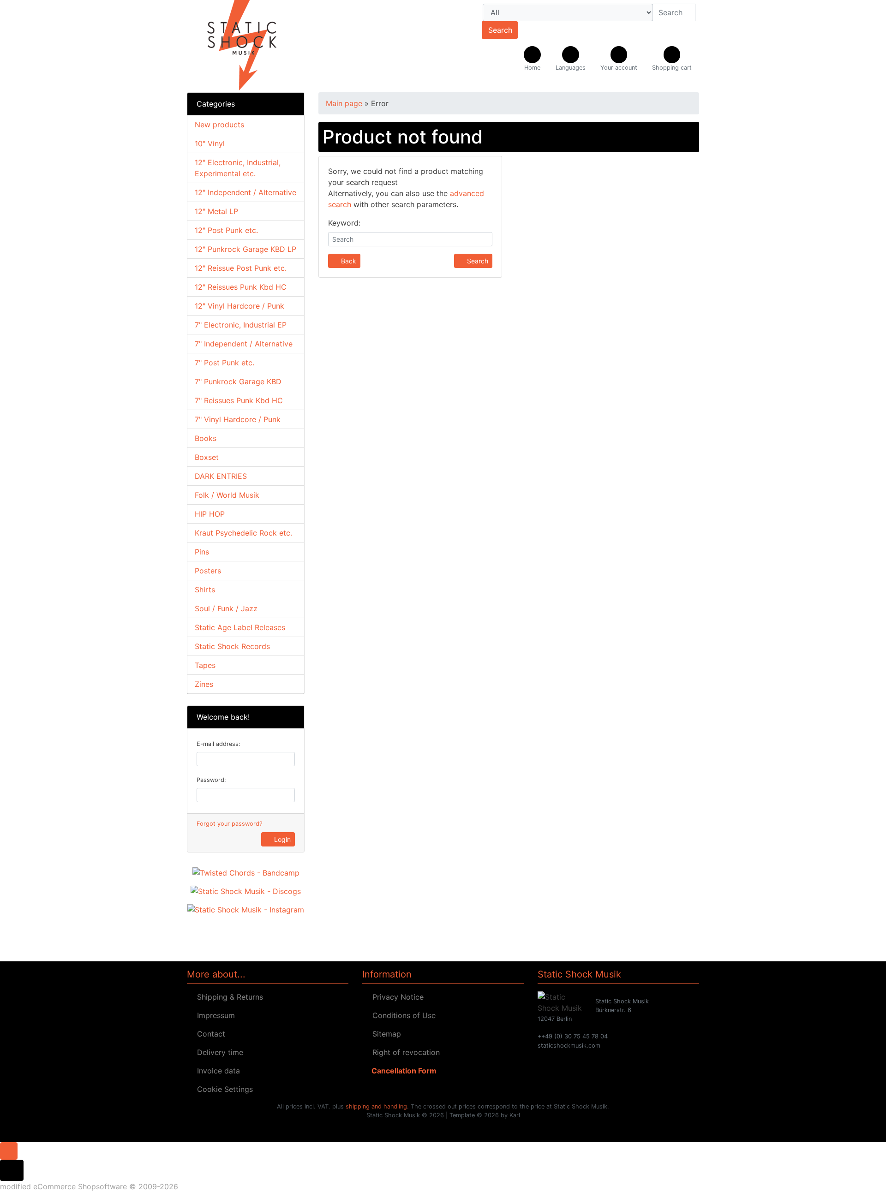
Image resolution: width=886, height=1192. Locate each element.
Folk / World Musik (227, 495)
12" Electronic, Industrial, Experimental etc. (238, 168)
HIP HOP (210, 514)
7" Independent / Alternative (244, 343)
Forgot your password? (229, 823)
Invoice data (216, 1070)
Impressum (213, 1015)
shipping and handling (376, 1106)
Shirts (205, 589)
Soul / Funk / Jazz (226, 608)
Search (500, 30)
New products (219, 124)
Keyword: (344, 222)
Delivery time (217, 1052)
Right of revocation (404, 1052)
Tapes (205, 665)
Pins (202, 551)
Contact (208, 1033)
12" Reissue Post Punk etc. (241, 268)
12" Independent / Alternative (245, 192)
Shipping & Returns (227, 996)
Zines (204, 684)
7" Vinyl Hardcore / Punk (238, 419)
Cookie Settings (222, 1089)
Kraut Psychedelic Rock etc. (243, 532)
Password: (211, 779)
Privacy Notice (396, 996)
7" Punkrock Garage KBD (238, 381)
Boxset (207, 457)
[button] (570, 59)
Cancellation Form (402, 1070)
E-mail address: (218, 743)
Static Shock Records (232, 646)
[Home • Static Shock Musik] (267, 46)
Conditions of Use (402, 1015)
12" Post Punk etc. (226, 230)
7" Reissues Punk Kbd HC (239, 400)
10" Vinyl (210, 143)
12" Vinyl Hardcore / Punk (239, 305)
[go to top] (9, 1150)
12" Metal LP (216, 211)
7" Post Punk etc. (224, 362)
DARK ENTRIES (221, 476)
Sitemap (384, 1033)
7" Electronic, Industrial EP (241, 324)
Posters (208, 570)
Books (205, 438)
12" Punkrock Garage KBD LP (245, 249)
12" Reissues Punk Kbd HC (241, 287)
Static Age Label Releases (240, 627)
